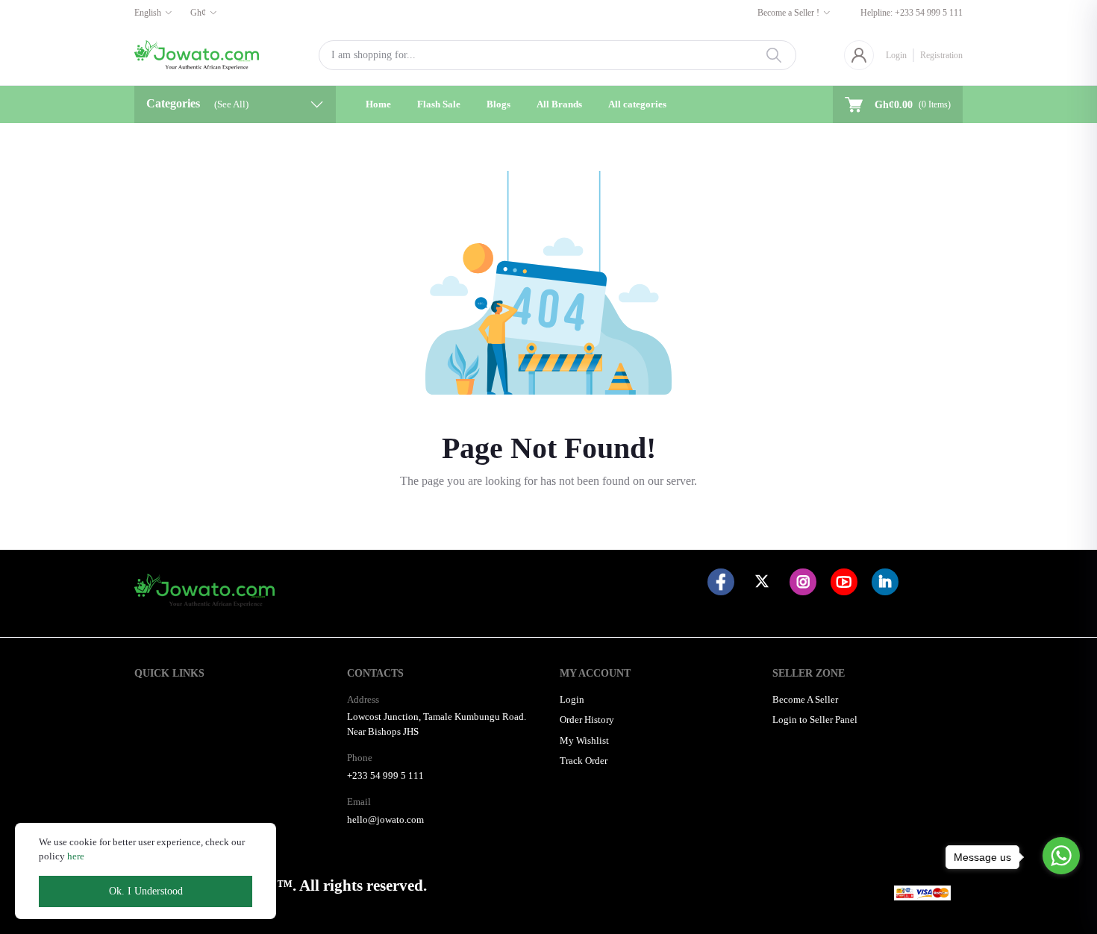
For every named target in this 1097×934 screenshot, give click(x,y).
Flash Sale (438, 104)
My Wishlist (584, 740)
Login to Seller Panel (814, 719)
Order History (587, 719)
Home (378, 104)
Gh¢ (198, 12)
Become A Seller (805, 699)
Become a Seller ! (788, 12)
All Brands (559, 104)
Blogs (498, 104)
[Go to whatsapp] (1061, 855)
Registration (941, 55)
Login (896, 55)
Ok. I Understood (146, 891)
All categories (637, 104)
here (75, 856)
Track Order (583, 760)
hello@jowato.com (385, 819)
